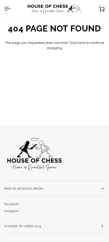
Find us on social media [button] (23, 188)
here (81, 43)
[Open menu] (12, 9)
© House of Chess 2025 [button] (22, 226)
